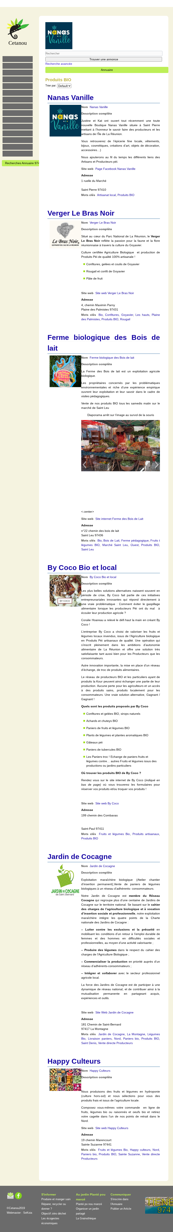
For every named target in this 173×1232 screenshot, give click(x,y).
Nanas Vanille (70, 97)
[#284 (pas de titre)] (101, 4)
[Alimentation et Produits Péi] (18, 66)
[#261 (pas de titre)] (66, 4)
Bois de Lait (111, 540)
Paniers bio (131, 1038)
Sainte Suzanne (129, 1154)
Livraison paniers (100, 1038)
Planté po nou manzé (89, 1204)
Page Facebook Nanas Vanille (115, 168)
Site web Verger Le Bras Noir (114, 293)
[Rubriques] (74, 4)
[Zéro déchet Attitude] (18, 79)
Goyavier (127, 314)
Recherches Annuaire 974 (22, 163)
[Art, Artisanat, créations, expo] (18, 120)
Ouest (135, 545)
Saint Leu (87, 549)
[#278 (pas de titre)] (18, 133)
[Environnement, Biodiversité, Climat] (18, 86)
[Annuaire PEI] (83, 4)
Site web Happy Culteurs (111, 1128)
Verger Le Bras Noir (80, 213)
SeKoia (27, 1212)
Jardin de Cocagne (79, 856)
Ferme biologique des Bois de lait (112, 357)
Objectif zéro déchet (53, 1213)
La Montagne (136, 1034)
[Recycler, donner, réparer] (18, 73)
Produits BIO (126, 195)
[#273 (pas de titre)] (18, 127)
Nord (117, 1038)
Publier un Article (121, 1208)
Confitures (112, 314)
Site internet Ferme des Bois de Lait (119, 518)
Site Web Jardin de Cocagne (114, 1012)
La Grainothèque (86, 1218)
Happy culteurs (140, 1149)
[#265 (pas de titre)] (18, 93)
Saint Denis (88, 1043)
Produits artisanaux (145, 834)
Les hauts (142, 314)
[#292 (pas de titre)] (110, 4)
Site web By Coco (107, 803)
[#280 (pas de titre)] (92, 4)
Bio (101, 314)
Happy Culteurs (74, 1061)
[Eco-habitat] (18, 100)
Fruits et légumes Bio (114, 834)
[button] (84, 465)
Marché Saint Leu (115, 545)
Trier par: (50, 85)
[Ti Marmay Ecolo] (18, 113)
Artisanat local (106, 195)
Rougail (125, 319)
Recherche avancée (58, 63)
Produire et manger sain (55, 1199)
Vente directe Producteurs (115, 1043)
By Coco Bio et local (82, 567)
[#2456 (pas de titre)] (18, 106)
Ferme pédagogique (135, 540)
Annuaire (107, 70)
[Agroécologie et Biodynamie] (18, 59)
